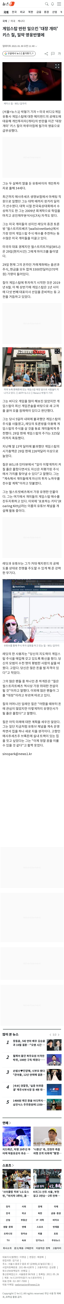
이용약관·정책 (43, 1248)
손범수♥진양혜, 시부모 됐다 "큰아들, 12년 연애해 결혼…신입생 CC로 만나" (29, 1075)
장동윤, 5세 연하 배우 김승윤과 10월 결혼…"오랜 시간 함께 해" (29, 1045)
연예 (5, 1123)
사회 (24, 1206)
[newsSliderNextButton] (58, 1035)
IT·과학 (40, 1220)
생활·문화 (8, 1226)
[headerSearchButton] (46, 3)
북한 (40, 1213)
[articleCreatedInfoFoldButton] (36, 46)
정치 (8, 1206)
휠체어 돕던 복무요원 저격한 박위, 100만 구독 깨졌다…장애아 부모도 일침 (29, 1060)
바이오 (56, 1220)
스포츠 (6, 1165)
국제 (4, 21)
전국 (8, 1213)
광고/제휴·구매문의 (23, 1248)
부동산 (24, 1220)
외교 (24, 1213)
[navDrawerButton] (59, 3)
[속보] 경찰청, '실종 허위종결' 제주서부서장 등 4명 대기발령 (29, 1089)
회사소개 (7, 1248)
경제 (40, 1206)
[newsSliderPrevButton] (50, 1035)
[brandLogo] (8, 4)
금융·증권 (56, 1213)
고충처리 (57, 1248)
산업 (8, 1220)
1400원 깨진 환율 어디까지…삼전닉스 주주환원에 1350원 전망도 (29, 1104)
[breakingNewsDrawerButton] (52, 3)
